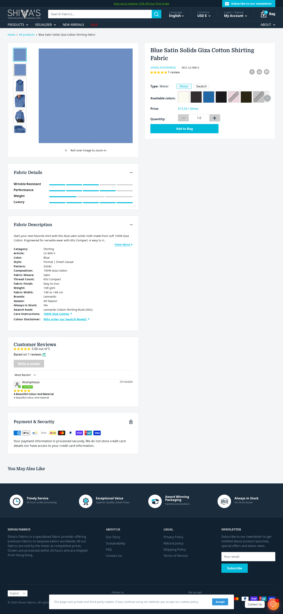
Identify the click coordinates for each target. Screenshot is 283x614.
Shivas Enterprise (163, 67)
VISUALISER (43, 25)
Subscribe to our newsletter (251, 3)
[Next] (267, 98)
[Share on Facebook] (252, 72)
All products (27, 34)
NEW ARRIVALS (73, 25)
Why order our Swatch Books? (65, 319)
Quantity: (157, 119)
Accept (220, 602)
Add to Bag (184, 129)
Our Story (113, 537)
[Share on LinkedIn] (259, 72)
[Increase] (214, 117)
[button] (159, 72)
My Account (234, 15)
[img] (22, 390)
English (14, 593)
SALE (94, 25)
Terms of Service (176, 556)
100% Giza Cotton (57, 314)
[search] (100, 14)
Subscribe (234, 568)
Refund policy (173, 543)
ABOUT (266, 25)
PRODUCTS (16, 25)
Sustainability (115, 543)
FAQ (109, 549)
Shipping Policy (175, 549)
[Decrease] (183, 117)
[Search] (156, 14)
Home (11, 34)
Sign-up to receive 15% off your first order (141, 3)
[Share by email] (266, 72)
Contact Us (114, 556)
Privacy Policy (173, 537)
